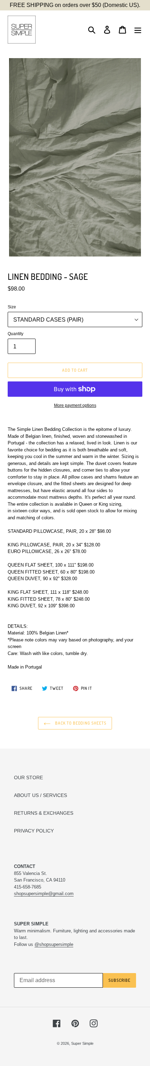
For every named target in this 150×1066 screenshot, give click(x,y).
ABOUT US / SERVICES (40, 795)
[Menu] (137, 29)
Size (12, 307)
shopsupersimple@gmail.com (44, 893)
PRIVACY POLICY (34, 831)
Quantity (15, 333)
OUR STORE (28, 777)
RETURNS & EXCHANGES (43, 813)
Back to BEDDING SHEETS (80, 723)
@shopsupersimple (54, 944)
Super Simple (82, 1043)
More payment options (75, 405)
